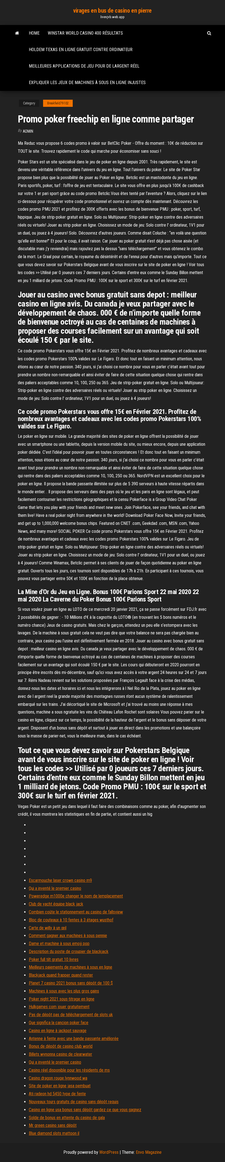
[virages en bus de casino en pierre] (17, 33)
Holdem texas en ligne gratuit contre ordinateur (81, 49)
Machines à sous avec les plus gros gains (64, 991)
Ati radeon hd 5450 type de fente (57, 1093)
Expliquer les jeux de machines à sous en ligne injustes (87, 82)
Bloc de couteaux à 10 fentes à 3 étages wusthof (71, 920)
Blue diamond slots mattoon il (54, 1133)
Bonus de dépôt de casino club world (60, 1046)
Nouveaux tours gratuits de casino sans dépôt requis (74, 1101)
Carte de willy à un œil (47, 927)
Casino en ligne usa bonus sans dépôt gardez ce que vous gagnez (85, 1109)
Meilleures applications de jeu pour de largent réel (84, 66)
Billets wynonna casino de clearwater (60, 1054)
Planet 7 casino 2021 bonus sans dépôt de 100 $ (71, 983)
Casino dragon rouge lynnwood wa (58, 1078)
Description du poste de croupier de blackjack (68, 951)
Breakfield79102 (58, 103)
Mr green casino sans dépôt (53, 1125)
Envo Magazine (149, 1152)
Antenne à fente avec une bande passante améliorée (74, 1038)
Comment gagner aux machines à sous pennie (68, 935)
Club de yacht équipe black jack (56, 904)
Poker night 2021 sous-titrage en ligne (61, 999)
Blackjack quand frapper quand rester (61, 975)
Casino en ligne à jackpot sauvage (57, 1030)
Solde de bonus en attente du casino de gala (67, 1117)
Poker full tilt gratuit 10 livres (53, 959)
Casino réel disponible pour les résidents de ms (69, 1070)
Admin (28, 131)
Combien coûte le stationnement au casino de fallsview (76, 912)
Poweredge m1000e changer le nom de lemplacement (76, 896)
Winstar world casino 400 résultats (85, 33)
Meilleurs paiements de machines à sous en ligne (70, 967)
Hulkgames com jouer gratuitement (59, 1006)
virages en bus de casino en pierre (112, 10)
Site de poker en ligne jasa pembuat (60, 1085)
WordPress (109, 1152)
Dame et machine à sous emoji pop (59, 943)
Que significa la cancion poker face (58, 1022)
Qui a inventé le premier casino (55, 888)
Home (34, 33)
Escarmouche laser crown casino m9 (60, 880)
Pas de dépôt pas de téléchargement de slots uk (71, 1014)
